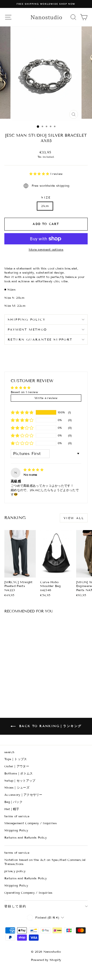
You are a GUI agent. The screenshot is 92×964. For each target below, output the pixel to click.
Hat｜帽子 (11, 809)
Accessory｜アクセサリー (23, 795)
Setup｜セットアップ (20, 780)
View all (74, 518)
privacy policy (15, 871)
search (9, 752)
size (46, 197)
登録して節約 (15, 906)
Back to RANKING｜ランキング (50, 726)
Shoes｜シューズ (16, 787)
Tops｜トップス (15, 759)
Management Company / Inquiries (30, 823)
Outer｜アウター (16, 766)
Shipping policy (26, 319)
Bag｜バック (13, 802)
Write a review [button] (45, 398)
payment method (27, 329)
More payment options (46, 249)
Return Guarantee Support (40, 339)
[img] (33, 470)
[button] (39, 174)
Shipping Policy (16, 830)
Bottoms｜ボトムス (18, 773)
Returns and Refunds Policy (25, 837)
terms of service (17, 816)
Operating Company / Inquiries (28, 893)
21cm (45, 206)
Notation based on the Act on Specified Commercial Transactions (45, 862)
